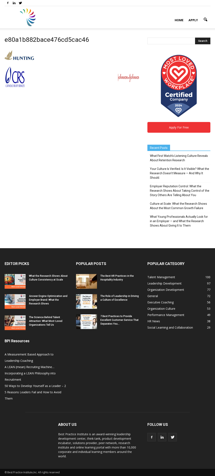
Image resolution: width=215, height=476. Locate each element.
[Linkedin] (14, 2)
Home (179, 20)
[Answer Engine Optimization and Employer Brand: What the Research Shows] (15, 301)
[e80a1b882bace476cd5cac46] (20, 62)
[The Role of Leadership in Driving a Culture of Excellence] (86, 301)
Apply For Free (179, 127)
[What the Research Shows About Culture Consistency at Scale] (15, 281)
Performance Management (165, 315)
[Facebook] (8, 2)
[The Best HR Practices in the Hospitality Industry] (86, 281)
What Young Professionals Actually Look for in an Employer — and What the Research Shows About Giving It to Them (179, 221)
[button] (205, 20)
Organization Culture (161, 309)
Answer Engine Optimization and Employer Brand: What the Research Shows (48, 300)
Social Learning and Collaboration (170, 327)
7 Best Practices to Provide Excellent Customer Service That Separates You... (119, 320)
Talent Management (161, 277)
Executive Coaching (160, 302)
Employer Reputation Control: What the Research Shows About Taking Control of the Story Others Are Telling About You (179, 191)
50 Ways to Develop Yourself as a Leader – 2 (35, 386)
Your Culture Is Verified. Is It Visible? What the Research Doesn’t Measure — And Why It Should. (179, 173)
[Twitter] (20, 2)
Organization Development (165, 290)
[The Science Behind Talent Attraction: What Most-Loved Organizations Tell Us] (15, 322)
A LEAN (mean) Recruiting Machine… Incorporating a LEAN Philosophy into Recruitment (30, 373)
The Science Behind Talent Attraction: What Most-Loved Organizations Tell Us (45, 321)
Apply (193, 20)
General (152, 296)
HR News (153, 321)
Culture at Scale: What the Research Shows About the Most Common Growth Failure (178, 206)
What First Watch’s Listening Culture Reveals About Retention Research (179, 158)
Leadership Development (164, 283)
